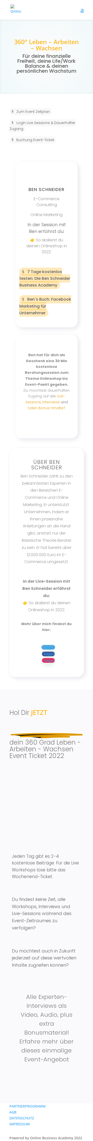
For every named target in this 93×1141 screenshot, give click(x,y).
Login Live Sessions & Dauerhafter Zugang (42, 125)
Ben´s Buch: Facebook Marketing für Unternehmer (45, 306)
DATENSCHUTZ (21, 1118)
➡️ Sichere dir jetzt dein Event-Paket (44, 1077)
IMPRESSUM (19, 1124)
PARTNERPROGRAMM (27, 1106)
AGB (12, 1112)
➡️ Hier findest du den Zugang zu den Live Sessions (46, 809)
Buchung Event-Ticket (35, 139)
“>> (32, 422)
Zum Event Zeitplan (33, 111)
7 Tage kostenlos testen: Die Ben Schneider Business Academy (44, 278)
